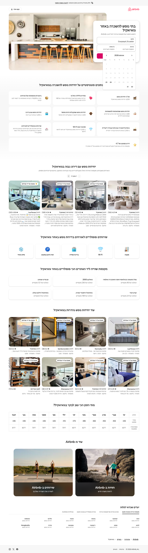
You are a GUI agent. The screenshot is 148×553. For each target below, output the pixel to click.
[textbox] (126, 49)
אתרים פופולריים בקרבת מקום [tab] (86, 512)
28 (111, 82)
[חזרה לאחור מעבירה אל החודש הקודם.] (131, 55)
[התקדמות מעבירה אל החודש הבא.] (106, 55)
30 (132, 87)
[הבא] (68, 176)
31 (128, 87)
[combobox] (116, 41)
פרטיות (121, 549)
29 (106, 82)
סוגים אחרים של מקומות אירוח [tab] (109, 512)
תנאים (115, 549)
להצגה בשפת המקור (61, 3)
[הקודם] (79, 176)
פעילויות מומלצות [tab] (67, 512)
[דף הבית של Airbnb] (133, 9)
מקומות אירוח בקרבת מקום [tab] (130, 512)
